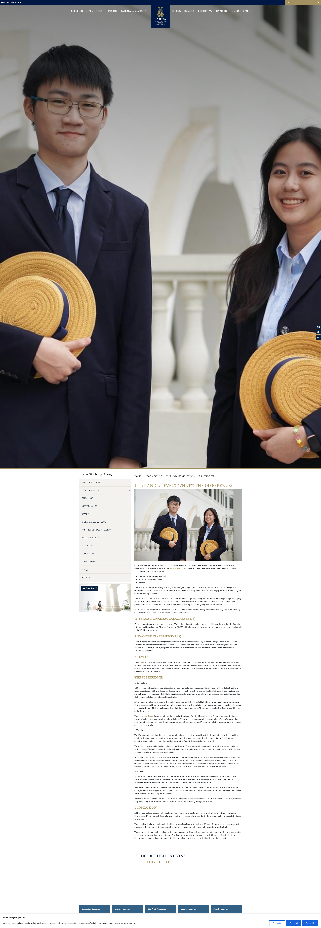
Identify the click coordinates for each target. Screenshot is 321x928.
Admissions (95, 11)
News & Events (153, 476)
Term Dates (89, 553)
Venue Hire (88, 561)
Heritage (87, 498)
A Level (141, 662)
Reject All (294, 923)
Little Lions (223, 11)
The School (78, 11)
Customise (277, 923)
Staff (85, 514)
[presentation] (73, 893)
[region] (160, 921)
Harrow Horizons (183, 11)
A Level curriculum (146, 716)
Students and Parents (12, 3)
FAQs (85, 569)
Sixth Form (241, 11)
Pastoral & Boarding (133, 11)
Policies (87, 545)
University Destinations (97, 530)
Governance (89, 506)
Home (137, 476)
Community (205, 11)
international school (177, 568)
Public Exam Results (94, 522)
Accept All (310, 923)
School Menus (90, 538)
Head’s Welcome (91, 482)
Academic (111, 11)
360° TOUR (91, 588)
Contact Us (89, 577)
